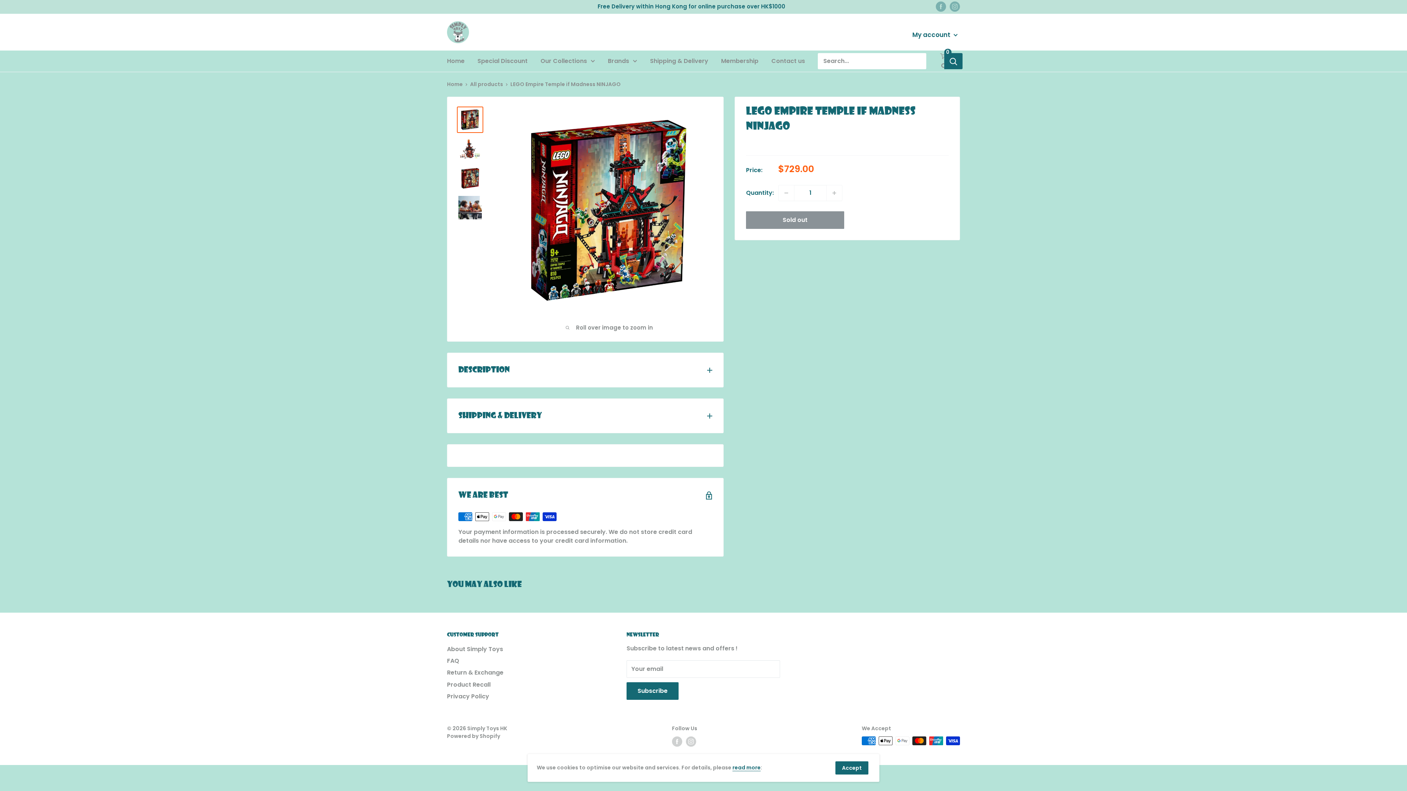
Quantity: (760, 193)
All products (486, 84)
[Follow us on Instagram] (955, 6)
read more (746, 767)
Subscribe (653, 691)
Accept (852, 768)
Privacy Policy (468, 696)
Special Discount (502, 61)
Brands (618, 61)
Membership (739, 61)
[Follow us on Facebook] (941, 6)
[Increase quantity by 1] (834, 193)
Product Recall (469, 684)
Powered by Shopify (473, 736)
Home (456, 61)
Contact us (788, 61)
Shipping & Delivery (679, 61)
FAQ (453, 661)
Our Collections (563, 61)
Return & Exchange (475, 672)
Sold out (795, 220)
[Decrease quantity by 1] (786, 193)
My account (932, 34)
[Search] (953, 61)
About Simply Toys (475, 649)
